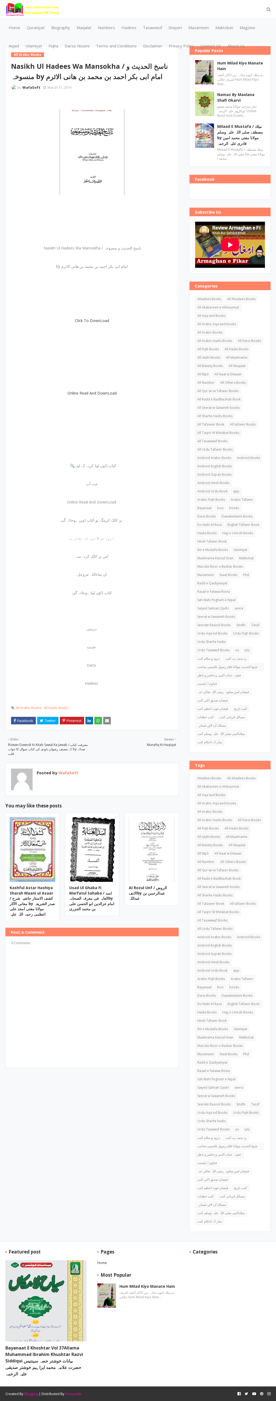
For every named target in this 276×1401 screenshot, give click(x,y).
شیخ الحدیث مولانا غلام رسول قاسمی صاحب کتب (227, 667)
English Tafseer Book (243, 524)
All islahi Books (208, 357)
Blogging (31, 1393)
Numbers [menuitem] (106, 27)
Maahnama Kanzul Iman (215, 558)
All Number (206, 382)
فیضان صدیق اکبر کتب (212, 700)
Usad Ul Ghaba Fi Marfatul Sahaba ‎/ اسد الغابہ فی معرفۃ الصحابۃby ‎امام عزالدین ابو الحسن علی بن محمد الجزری (91, 898)
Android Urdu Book (212, 491)
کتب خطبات (205, 717)
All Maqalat (237, 366)
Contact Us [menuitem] (211, 46)
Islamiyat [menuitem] (33, 46)
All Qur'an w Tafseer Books (218, 391)
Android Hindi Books (213, 483)
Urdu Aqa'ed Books (212, 633)
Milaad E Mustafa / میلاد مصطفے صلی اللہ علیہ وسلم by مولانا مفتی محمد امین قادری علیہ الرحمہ (240, 135)
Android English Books (214, 466)
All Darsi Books (249, 340)
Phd (246, 575)
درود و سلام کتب (208, 658)
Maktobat (246, 558)
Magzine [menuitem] (247, 27)
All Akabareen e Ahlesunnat (218, 307)
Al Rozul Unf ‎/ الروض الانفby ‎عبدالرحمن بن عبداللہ (148, 893)
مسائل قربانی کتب (232, 717)
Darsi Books (206, 516)
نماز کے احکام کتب (209, 742)
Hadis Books (207, 533)
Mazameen (205, 575)
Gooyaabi (73, 1393)
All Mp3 (203, 374)
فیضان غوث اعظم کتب (212, 708)
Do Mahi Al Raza (209, 524)
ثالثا (247, 650)
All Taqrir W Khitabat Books (218, 432)
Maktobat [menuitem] (224, 27)
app (236, 491)
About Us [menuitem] (236, 46)
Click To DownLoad (92, 320)
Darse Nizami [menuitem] (77, 46)
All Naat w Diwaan (228, 374)
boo (220, 508)
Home (102, 1262)
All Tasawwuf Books (212, 441)
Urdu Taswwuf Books (213, 650)
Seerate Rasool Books (214, 625)
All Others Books (233, 382)
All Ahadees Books (241, 299)
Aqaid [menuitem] (14, 46)
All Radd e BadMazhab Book (219, 399)
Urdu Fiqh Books (246, 633)
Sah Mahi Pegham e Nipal (216, 600)
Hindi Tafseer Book (212, 541)
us (237, 650)
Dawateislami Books (237, 516)
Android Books (248, 457)
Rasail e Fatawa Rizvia (213, 591)
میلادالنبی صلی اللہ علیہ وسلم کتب (221, 733)
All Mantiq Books (210, 366)
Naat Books (228, 575)
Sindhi (241, 625)
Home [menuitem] (14, 27)
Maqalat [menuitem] (84, 27)
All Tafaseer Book (210, 424)
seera (238, 608)
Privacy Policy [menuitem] (181, 46)
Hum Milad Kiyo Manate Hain (240, 65)
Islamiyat (240, 549)
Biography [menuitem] (60, 27)
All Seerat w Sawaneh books (218, 407)
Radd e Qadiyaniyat (212, 583)
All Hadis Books (56, 707)
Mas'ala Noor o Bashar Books (220, 566)
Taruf (255, 625)
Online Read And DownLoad (92, 393)
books (234, 508)
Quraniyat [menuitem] (36, 27)
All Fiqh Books (208, 349)
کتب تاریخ (240, 708)
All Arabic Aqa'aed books (216, 324)
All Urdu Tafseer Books (215, 449)
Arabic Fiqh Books (211, 499)
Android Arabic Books (214, 457)
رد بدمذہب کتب (236, 658)
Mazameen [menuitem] (198, 27)
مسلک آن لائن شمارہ (211, 725)
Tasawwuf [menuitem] (152, 27)
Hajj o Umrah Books (237, 533)
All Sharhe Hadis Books (215, 416)
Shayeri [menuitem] (175, 27)
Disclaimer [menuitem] (152, 46)
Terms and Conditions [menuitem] (116, 46)
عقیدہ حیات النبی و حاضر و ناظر (219, 675)
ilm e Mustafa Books (212, 549)
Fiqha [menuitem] (53, 46)
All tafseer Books (243, 424)
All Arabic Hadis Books (214, 340)
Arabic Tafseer (242, 499)
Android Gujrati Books (214, 474)
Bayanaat (204, 508)
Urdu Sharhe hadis (211, 641)
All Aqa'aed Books (211, 315)
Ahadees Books (209, 299)
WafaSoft (31, 87)
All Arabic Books (29, 707)
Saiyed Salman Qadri (213, 608)
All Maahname (236, 357)
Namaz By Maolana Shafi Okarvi (235, 97)
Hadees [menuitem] (129, 27)
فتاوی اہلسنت (207, 683)
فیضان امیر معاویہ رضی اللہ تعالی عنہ (223, 692)
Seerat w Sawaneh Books (216, 616)
